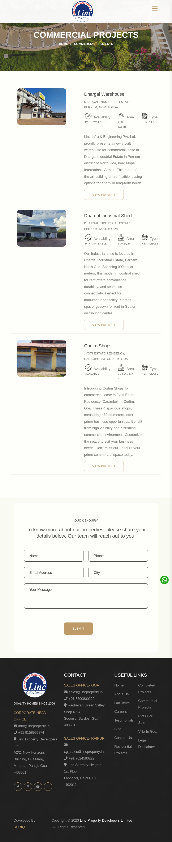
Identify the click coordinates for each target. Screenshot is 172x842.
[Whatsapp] (164, 580)
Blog (117, 729)
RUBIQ (19, 827)
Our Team (122, 703)
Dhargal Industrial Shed (108, 215)
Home (63, 44)
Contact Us (123, 738)
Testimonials (124, 720)
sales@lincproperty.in (85, 692)
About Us (121, 694)
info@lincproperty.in (33, 726)
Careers (120, 712)
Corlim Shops (98, 345)
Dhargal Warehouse (104, 94)
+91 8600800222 (81, 699)
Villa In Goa (147, 731)
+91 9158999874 (30, 733)
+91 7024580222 (81, 758)
